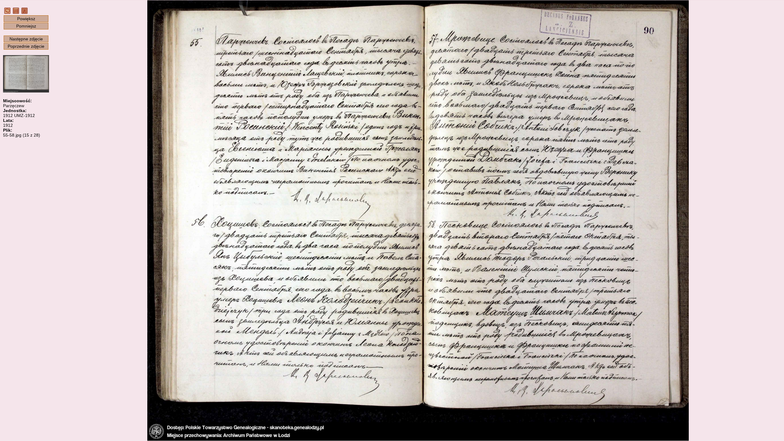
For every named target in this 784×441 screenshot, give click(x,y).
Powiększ (26, 18)
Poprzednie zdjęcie (26, 46)
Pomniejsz (26, 26)
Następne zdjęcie (26, 38)
